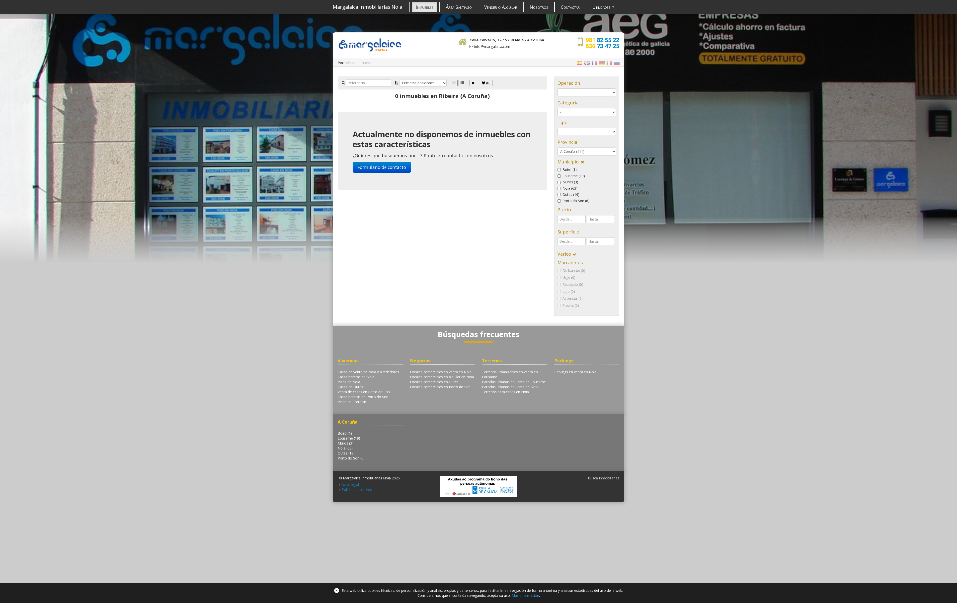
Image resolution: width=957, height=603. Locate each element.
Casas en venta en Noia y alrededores (368, 372)
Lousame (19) (573, 175)
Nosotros (539, 7)
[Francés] (594, 63)
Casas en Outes (350, 386)
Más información (525, 595)
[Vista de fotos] (462, 83)
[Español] (579, 63)
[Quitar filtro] (473, 83)
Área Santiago (459, 7)
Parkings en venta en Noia (575, 372)
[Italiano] (609, 63)
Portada (344, 62)
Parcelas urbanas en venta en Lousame (514, 381)
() (487, 82)
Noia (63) (569, 188)
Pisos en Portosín (352, 401)
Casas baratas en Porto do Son (363, 396)
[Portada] (369, 44)
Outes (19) (570, 194)
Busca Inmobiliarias (603, 478)
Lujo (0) (568, 291)
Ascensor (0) (572, 298)
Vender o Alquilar (500, 7)
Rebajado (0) (572, 284)
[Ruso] (617, 63)
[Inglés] (587, 63)
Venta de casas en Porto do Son (364, 391)
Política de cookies (357, 489)
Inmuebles (424, 7)
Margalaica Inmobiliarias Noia (367, 6)
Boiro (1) (569, 169)
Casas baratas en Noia (356, 377)
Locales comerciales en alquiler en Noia (442, 377)
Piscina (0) (570, 305)
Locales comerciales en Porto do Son (440, 386)
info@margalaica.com (492, 46)
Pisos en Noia (349, 381)
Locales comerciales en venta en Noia (441, 372)
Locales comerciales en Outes (434, 381)
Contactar (570, 7)
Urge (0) (568, 277)
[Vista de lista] (454, 83)
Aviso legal (350, 484)
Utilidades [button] (602, 7)
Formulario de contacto (382, 167)
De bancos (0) (573, 270)
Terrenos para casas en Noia (505, 391)
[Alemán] (602, 63)
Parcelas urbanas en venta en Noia (510, 386)
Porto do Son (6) (575, 200)
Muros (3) (570, 182)
